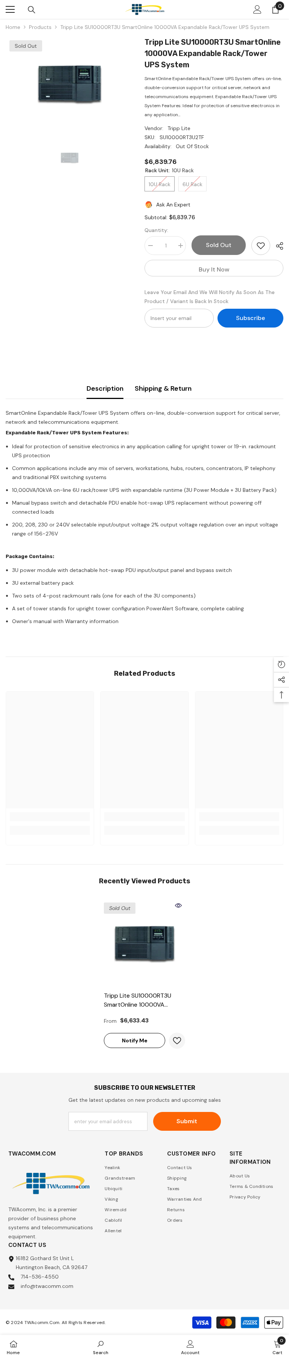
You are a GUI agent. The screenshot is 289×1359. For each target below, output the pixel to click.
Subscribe (250, 318)
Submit (186, 1121)
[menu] (10, 9)
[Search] (31, 9)
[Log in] (257, 9)
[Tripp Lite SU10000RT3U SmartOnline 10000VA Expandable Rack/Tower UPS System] (144, 943)
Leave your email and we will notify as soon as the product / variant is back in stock (209, 297)
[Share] (276, 246)
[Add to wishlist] (260, 245)
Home (13, 27)
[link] (50, 816)
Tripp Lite (178, 128)
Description (105, 388)
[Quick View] (178, 905)
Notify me (135, 1040)
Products (40, 27)
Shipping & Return (163, 388)
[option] (69, 83)
